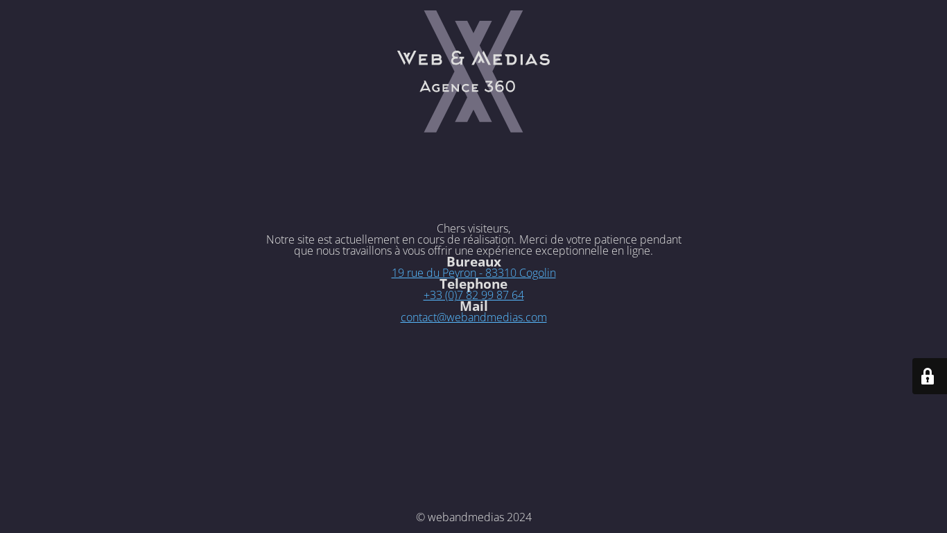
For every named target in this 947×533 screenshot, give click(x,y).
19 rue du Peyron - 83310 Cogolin (474, 272)
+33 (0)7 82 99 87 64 (474, 295)
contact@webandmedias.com (474, 317)
